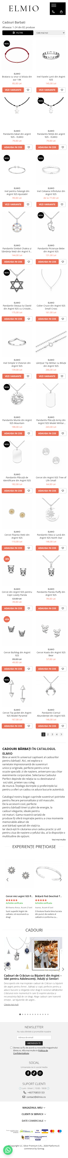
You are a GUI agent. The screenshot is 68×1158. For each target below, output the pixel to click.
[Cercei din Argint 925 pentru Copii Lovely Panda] (17, 570)
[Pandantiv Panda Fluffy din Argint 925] (51, 570)
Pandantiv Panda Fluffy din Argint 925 (51, 593)
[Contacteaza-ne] (53, 12)
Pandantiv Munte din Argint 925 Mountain (17, 422)
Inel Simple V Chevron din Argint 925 (17, 364)
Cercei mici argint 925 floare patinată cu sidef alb (32, 896)
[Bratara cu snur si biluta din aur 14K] (17, 55)
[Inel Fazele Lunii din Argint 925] (51, 55)
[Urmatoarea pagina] (61, 734)
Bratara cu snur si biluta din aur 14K (17, 78)
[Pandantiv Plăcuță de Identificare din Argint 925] (17, 456)
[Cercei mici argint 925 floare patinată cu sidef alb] (19, 873)
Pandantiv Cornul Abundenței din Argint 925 (51, 714)
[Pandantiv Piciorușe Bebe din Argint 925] (51, 227)
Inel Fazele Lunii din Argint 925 (51, 78)
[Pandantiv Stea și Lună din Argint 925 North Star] (51, 513)
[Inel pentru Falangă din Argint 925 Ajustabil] (17, 169)
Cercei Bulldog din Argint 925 (17, 654)
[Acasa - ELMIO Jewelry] (24, 8)
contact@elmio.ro (36, 1096)
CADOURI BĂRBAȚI (16, 749)
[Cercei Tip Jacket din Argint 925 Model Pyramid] (17, 691)
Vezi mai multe (59, 839)
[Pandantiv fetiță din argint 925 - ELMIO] (51, 112)
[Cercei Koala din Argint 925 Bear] (51, 631)
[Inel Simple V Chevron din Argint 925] (17, 341)
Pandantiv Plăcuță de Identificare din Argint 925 (17, 479)
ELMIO (17, 73)
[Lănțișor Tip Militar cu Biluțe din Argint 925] (51, 341)
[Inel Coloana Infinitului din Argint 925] (51, 169)
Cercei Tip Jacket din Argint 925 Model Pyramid (17, 714)
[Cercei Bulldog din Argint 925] (17, 631)
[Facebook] (28, 1073)
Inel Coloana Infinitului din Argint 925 (51, 193)
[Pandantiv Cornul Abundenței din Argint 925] (51, 691)
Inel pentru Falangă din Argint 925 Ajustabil (17, 193)
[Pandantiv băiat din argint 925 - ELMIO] (17, 112)
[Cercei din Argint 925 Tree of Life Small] (51, 456)
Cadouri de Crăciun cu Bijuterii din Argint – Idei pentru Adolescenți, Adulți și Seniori (33, 977)
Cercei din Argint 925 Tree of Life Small (51, 479)
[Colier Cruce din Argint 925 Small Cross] (51, 284)
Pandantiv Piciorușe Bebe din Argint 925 (51, 250)
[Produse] (54, 6)
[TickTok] (34, 1073)
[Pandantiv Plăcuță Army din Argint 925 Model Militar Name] (51, 398)
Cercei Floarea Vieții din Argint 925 (17, 536)
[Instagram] (40, 1073)
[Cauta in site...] (53, 18)
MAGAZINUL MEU (32, 1107)
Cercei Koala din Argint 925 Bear (51, 654)
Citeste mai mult (11, 1004)
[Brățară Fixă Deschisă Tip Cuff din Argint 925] (48, 873)
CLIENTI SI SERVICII (33, 1114)
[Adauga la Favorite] (28, 89)
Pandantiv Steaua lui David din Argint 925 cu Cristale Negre (17, 307)
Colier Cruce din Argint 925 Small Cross (51, 307)
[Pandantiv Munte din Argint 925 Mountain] (17, 398)
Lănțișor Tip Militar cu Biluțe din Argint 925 (51, 364)
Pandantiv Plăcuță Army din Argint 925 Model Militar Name (51, 422)
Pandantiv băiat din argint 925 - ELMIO (17, 135)
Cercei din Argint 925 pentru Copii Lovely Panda (17, 593)
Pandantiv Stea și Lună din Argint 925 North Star (51, 536)
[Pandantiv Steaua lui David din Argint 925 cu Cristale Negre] (17, 284)
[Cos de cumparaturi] (61, 12)
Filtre (19, 32)
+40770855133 (36, 1092)
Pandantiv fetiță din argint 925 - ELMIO (51, 135)
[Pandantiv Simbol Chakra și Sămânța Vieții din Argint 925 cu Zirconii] (17, 227)
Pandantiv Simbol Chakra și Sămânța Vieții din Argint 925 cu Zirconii (17, 250)
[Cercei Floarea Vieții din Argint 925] (17, 513)
